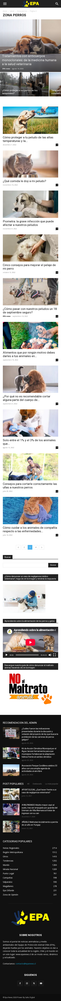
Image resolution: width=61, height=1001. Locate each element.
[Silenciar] (50, 655)
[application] (30, 642)
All (28, 784)
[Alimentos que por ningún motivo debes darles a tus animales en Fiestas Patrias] (30, 335)
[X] (34, 983)
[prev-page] (18, 547)
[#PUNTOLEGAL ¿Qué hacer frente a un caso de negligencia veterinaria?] (11, 794)
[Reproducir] (6, 655)
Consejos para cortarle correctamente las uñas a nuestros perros (30, 485)
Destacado (37, 784)
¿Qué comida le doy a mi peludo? (24, 181)
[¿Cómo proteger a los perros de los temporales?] (24, 90)
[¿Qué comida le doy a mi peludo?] (30, 164)
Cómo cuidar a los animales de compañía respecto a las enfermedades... (30, 529)
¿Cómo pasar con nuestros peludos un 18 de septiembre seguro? (30, 310)
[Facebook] (20, 983)
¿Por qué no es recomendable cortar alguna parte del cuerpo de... (26, 398)
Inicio (5, 11)
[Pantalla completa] (54, 655)
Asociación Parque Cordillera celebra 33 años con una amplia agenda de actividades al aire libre (39, 768)
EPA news (6, 69)
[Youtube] (41, 983)
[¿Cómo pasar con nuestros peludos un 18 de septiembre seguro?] (30, 291)
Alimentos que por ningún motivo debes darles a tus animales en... (29, 354)
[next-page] (41, 547)
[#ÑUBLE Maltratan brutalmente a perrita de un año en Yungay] (11, 826)
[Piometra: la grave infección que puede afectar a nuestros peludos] (30, 204)
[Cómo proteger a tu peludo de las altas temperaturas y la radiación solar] (30, 120)
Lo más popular (51, 784)
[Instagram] (27, 983)
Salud (12, 11)
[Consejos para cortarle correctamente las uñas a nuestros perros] (30, 466)
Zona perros (22, 11)
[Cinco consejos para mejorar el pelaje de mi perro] (30, 248)
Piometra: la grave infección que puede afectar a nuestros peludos (28, 223)
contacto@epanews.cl (26, 963)
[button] (4, 4)
